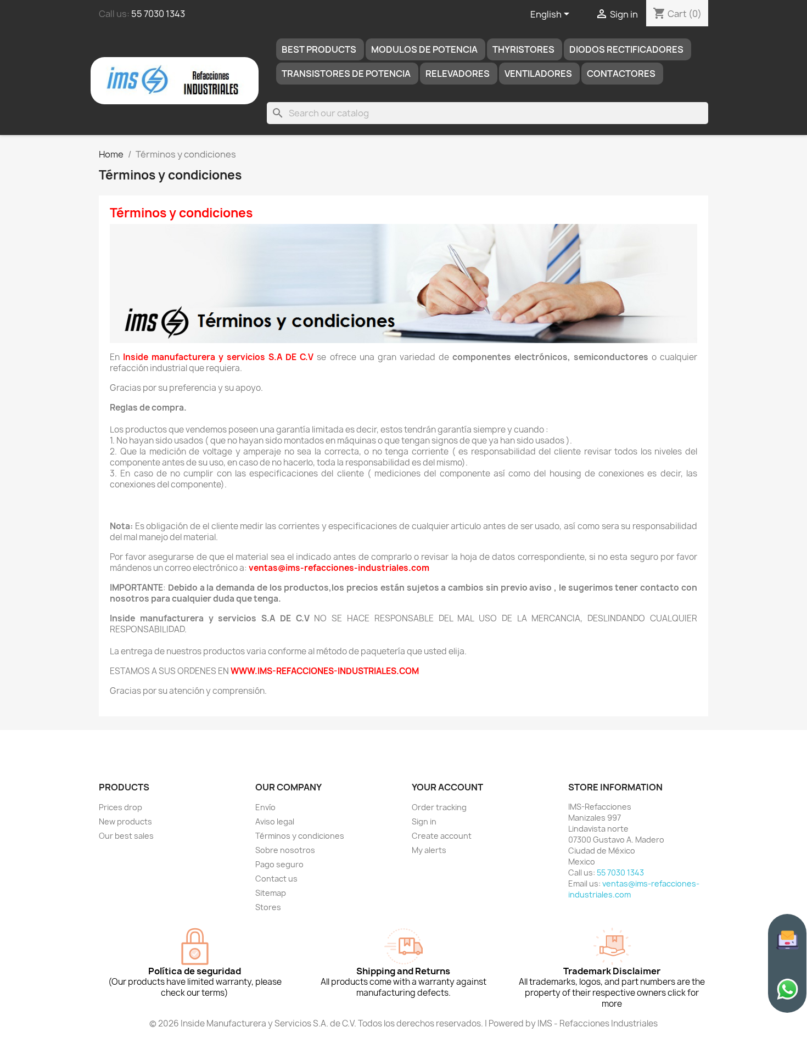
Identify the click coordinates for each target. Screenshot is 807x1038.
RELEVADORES (457, 74)
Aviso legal (274, 821)
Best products (319, 49)
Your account (447, 787)
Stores (268, 907)
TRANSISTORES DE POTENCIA (346, 74)
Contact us (276, 878)
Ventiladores (538, 74)
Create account (442, 836)
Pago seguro (279, 864)
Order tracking (439, 807)
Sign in (424, 821)
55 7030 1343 (158, 14)
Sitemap (270, 893)
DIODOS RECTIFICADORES (626, 49)
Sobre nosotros (285, 850)
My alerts (429, 850)
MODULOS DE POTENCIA (424, 49)
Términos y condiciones (299, 836)
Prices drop (120, 807)
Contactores (621, 74)
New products (125, 821)
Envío (265, 807)
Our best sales (126, 836)
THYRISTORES (523, 49)
